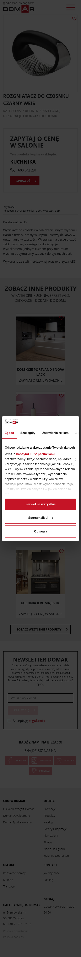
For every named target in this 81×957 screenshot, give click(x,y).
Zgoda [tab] (9, 432)
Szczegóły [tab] (28, 432)
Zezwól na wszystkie (40, 504)
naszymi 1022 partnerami (35, 454)
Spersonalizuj (38, 518)
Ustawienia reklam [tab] (55, 432)
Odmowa (40, 531)
